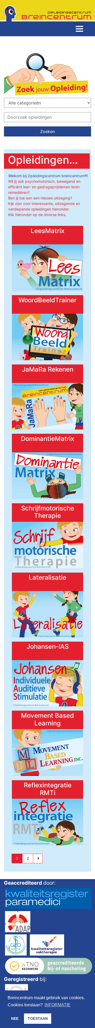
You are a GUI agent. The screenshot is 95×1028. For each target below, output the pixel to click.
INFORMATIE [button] (57, 1005)
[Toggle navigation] (79, 29)
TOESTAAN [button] (38, 1018)
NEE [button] (14, 1018)
